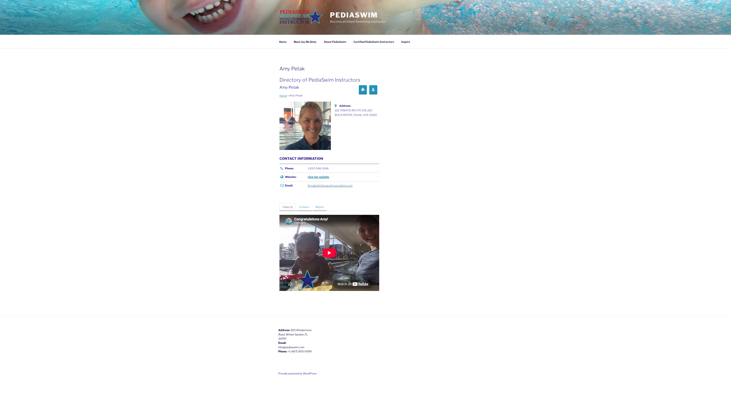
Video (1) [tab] (288, 207)
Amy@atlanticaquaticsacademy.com (330, 185)
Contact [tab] (304, 207)
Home (282, 41)
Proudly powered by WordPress (297, 373)
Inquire (405, 41)
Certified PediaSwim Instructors (374, 41)
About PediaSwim (335, 41)
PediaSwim (354, 15)
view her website (318, 176)
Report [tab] (320, 207)
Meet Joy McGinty (305, 41)
